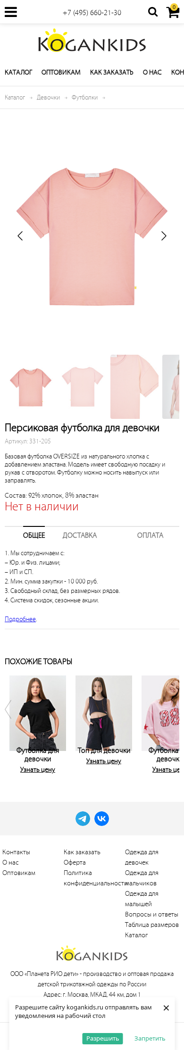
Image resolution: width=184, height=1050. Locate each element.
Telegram (82, 818)
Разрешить (102, 1038)
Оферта (75, 862)
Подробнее (20, 619)
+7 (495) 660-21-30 (92, 12)
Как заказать (112, 72)
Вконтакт (101, 818)
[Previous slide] (20, 236)
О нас (152, 72)
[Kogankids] (92, 40)
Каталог (18, 72)
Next (169, 723)
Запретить (150, 1038)
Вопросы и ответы (151, 914)
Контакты (16, 852)
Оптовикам (61, 72)
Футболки (85, 97)
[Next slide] (163, 236)
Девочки (48, 97)
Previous (14, 723)
